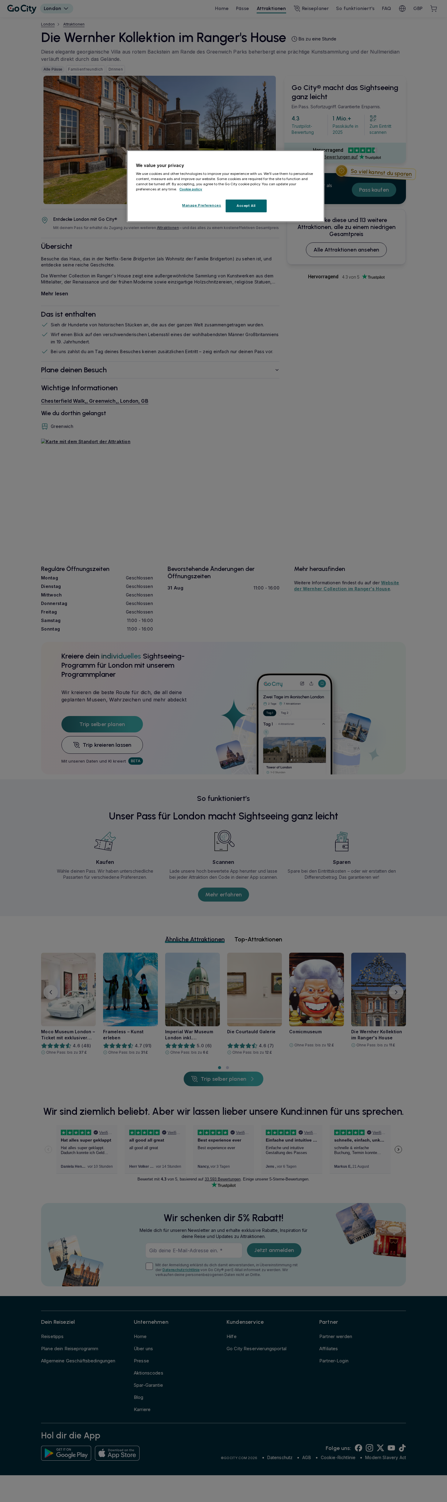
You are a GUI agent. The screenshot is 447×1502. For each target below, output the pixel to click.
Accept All (246, 206)
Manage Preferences (201, 205)
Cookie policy (190, 189)
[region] (225, 186)
